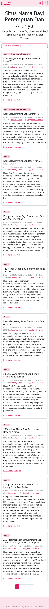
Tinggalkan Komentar (35, 67)
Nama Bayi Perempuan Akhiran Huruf (17, 54)
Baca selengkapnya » (12, 100)
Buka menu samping (12, 45)
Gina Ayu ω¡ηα (16, 67)
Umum (6, 157)
